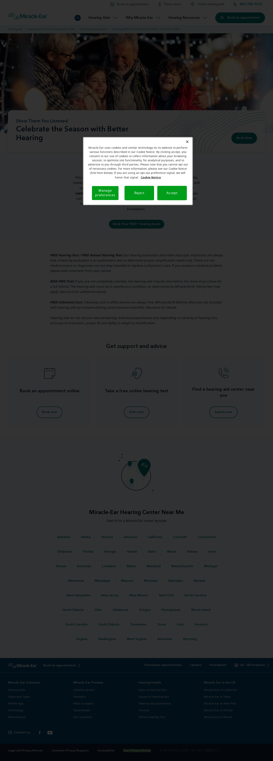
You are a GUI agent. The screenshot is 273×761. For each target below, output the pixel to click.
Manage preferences (105, 193)
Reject (139, 193)
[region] (138, 171)
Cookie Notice (151, 177)
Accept (172, 193)
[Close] (187, 141)
